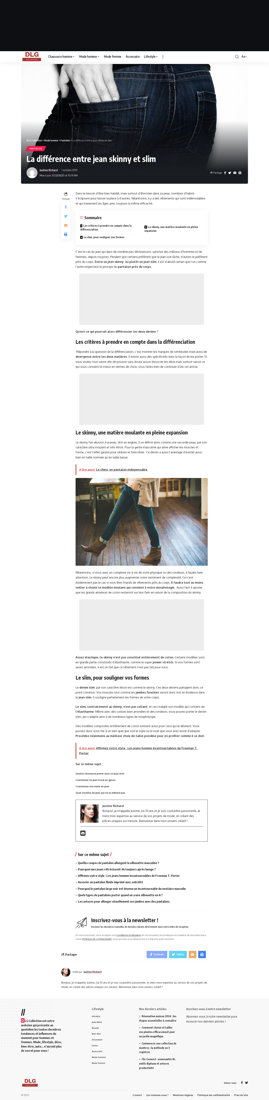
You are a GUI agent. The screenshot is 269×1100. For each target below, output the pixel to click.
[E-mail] (82, 834)
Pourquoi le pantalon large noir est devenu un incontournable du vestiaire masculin (132, 889)
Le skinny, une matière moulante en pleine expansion (171, 228)
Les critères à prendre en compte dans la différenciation (106, 227)
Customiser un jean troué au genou (96, 779)
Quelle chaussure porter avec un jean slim (100, 773)
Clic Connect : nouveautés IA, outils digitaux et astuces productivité (157, 1063)
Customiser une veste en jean (92, 786)
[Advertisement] (134, 25)
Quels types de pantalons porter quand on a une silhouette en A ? (120, 895)
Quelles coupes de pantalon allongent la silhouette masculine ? (118, 863)
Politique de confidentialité (97, 939)
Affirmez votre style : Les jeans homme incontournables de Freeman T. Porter (129, 876)
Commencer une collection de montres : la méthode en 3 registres (157, 1048)
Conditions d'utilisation (128, 935)
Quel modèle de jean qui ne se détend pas (100, 792)
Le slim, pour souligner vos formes (104, 237)
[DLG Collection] (31, 56)
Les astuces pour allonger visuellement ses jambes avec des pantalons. (124, 901)
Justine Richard (49, 170)
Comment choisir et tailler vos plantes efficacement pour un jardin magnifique (157, 1032)
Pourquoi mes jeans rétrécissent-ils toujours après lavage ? (117, 869)
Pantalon (35, 148)
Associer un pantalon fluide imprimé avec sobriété (110, 882)
